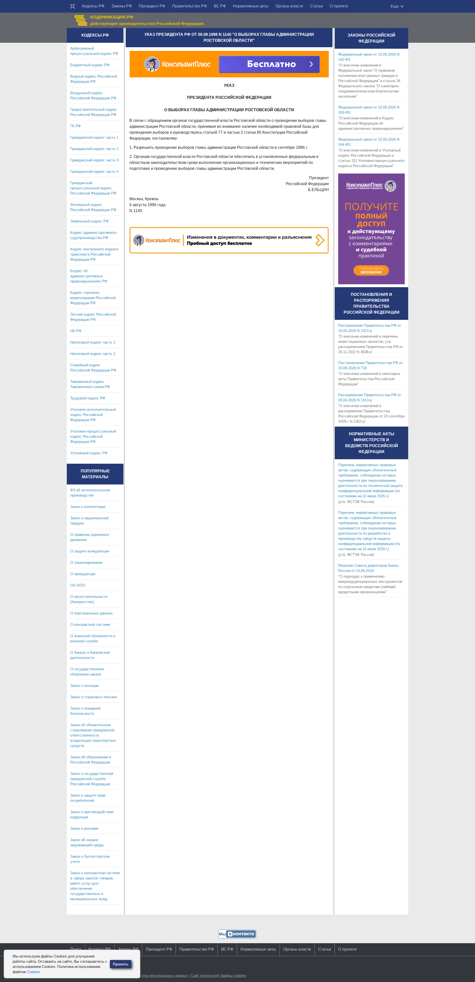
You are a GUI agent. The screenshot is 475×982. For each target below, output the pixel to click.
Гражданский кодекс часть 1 (94, 137)
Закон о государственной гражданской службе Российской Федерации (91, 778)
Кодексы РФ (93, 6)
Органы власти (289, 6)
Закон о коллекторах (88, 506)
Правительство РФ (189, 6)
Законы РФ (121, 6)
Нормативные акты (250, 6)
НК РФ (75, 331)
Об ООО (77, 585)
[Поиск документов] (73, 6)
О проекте (339, 6)
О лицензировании (86, 562)
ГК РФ (75, 126)
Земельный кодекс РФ (89, 221)
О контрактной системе (90, 624)
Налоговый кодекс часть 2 (92, 353)
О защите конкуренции (89, 551)
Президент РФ (152, 6)
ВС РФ (220, 6)
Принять (120, 964)
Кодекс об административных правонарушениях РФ (88, 276)
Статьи (316, 6)
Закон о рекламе (84, 828)
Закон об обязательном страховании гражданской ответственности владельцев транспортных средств (93, 735)
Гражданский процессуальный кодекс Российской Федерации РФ (93, 188)
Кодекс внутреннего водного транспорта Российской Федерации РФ (94, 254)
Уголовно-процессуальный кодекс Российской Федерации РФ (93, 436)
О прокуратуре (82, 574)
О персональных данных (91, 613)
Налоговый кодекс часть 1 (92, 342)
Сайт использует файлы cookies (218, 975)
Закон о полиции (84, 685)
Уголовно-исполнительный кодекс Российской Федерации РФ (93, 414)
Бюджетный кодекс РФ (89, 65)
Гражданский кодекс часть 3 (94, 160)
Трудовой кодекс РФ (87, 398)
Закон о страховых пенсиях (93, 697)
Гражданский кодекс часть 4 (94, 171)
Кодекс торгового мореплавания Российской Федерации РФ (93, 297)
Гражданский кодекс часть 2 (94, 149)
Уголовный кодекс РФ (88, 453)
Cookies (33, 972)
